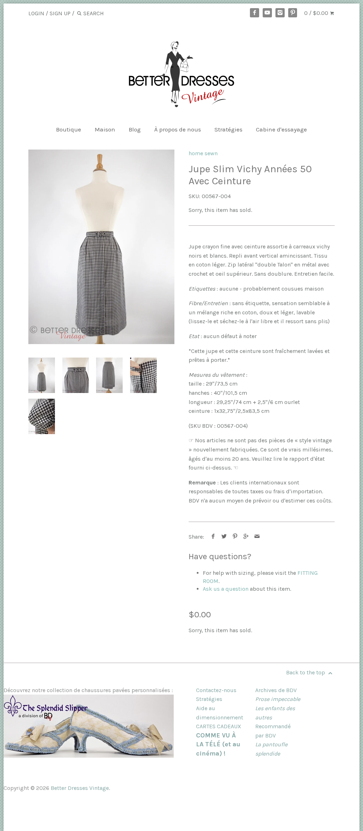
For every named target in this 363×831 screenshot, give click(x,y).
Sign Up (60, 13)
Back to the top (306, 672)
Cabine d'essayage (281, 129)
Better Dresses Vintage (80, 788)
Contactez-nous (216, 690)
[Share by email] (257, 536)
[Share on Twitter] (224, 536)
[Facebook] (254, 12)
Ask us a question (225, 588)
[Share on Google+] (246, 536)
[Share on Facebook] (213, 536)
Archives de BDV (276, 690)
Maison (105, 129)
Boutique (68, 129)
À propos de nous (177, 129)
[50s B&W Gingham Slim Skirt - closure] (143, 375)
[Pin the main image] (235, 536)
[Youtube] (267, 12)
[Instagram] (280, 12)
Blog (135, 129)
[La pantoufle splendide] (89, 755)
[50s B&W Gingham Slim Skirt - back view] (109, 375)
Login (36, 13)
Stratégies (228, 129)
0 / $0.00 (317, 13)
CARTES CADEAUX (218, 726)
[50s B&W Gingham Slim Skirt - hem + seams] (41, 416)
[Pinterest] (292, 12)
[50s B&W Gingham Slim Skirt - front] (101, 247)
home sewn (203, 153)
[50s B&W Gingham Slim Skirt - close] (75, 375)
